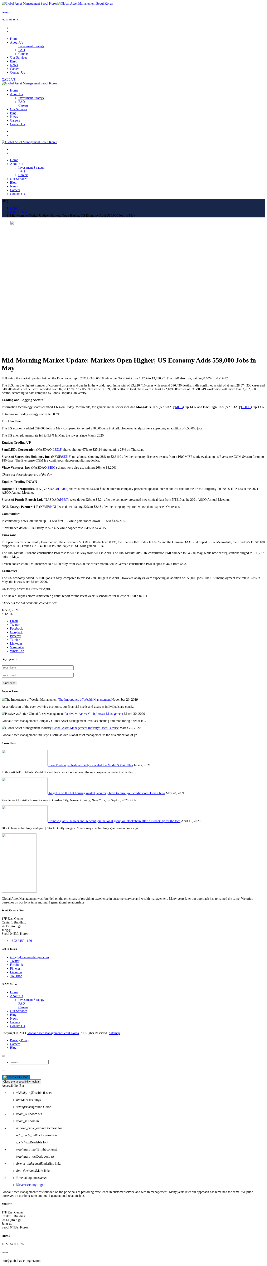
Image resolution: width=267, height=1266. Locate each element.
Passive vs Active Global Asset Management (93, 713)
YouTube (16, 976)
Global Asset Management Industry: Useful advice (85, 728)
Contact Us (17, 1026)
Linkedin (16, 972)
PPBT (64, 499)
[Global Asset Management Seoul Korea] (57, 3)
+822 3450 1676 (10, 19)
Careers (23, 53)
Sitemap (114, 1033)
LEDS (57, 449)
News (14, 1018)
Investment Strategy (31, 46)
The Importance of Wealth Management (84, 699)
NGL (53, 506)
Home (14, 992)
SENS (66, 456)
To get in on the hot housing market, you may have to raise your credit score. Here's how (106, 793)
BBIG (52, 467)
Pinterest (15, 968)
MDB (179, 407)
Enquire (6, 12)
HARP (62, 489)
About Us (16, 996)
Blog (13, 1014)
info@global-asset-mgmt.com (29, 957)
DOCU (246, 407)
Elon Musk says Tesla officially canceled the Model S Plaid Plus (90, 765)
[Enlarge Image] (108, 350)
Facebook (16, 964)
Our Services (18, 1011)
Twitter (14, 961)
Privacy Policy (19, 1040)
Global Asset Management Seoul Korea (53, 1033)
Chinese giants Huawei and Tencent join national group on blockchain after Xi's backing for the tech (114, 821)
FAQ (21, 50)
